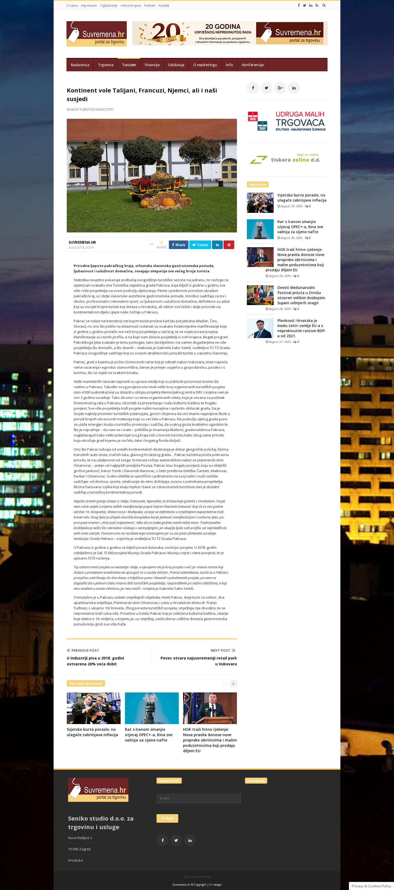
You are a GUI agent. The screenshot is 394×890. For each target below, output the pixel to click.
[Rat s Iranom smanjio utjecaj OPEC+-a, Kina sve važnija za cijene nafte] (260, 229)
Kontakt (163, 5)
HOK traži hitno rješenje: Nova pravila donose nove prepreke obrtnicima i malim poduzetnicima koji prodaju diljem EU (210, 740)
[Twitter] (304, 5)
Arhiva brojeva (131, 5)
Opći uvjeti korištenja (197, 876)
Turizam (129, 64)
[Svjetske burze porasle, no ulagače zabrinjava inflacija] (260, 202)
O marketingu (205, 64)
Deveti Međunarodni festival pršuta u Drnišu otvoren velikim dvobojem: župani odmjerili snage (301, 295)
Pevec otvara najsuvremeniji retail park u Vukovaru (199, 660)
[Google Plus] (280, 88)
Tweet (202, 244)
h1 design (215, 885)
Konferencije (253, 64)
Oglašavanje (109, 5)
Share (179, 244)
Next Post (221, 650)
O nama (72, 5)
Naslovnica (80, 64)
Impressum (89, 5)
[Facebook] (299, 5)
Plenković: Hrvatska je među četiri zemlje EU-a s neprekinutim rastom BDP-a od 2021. (301, 328)
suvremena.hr (82, 242)
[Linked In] (311, 5)
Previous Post (85, 650)
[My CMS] (96, 34)
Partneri (149, 5)
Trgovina (105, 64)
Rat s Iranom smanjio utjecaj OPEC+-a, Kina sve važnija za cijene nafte (148, 735)
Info (229, 64)
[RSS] (316, 5)
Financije (152, 64)
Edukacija (176, 64)
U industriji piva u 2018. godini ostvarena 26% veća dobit (95, 660)
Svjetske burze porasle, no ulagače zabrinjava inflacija (92, 732)
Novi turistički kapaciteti (92, 109)
